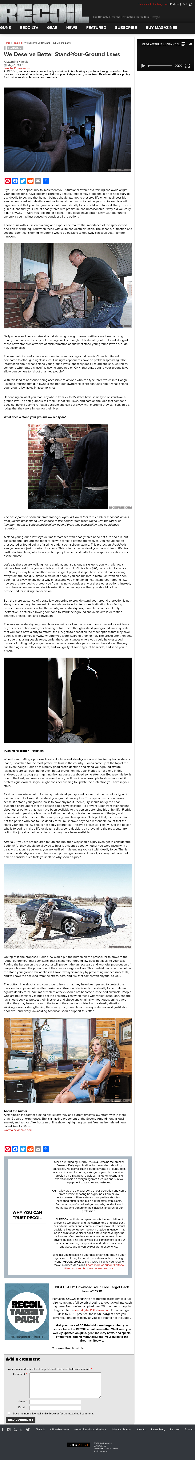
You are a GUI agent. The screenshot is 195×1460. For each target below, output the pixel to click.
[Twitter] (28, 1430)
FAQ (184, 4)
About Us (40, 1429)
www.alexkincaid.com (18, 1130)
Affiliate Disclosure (59, 1429)
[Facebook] (3, 1430)
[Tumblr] (22, 1430)
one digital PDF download (92, 1310)
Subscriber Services (121, 1429)
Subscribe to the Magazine (153, 4)
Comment (20, 1374)
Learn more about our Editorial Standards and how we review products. (94, 1266)
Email (22, 1407)
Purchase (175, 1429)
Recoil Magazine (106, 1443)
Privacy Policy (158, 1429)
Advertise (141, 1429)
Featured (17, 43)
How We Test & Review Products (90, 1429)
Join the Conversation (17, 68)
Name (22, 1401)
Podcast (174, 4)
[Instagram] (9, 1430)
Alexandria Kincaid (16, 62)
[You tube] (16, 1430)
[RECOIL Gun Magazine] (44, 21)
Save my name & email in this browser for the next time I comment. (53, 1413)
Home (7, 43)
